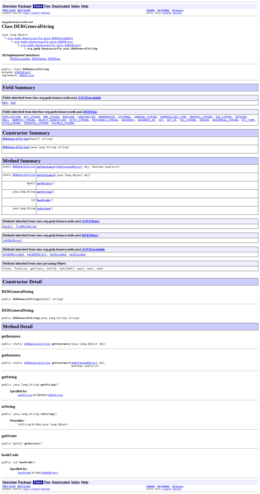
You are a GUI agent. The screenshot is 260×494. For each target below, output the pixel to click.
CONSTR (35, 13)
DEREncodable (20, 59)
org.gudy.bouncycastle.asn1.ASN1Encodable (40, 38)
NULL (6, 119)
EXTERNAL (124, 116)
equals (7, 226)
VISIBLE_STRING (62, 123)
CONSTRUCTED (86, 116)
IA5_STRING (224, 116)
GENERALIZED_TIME (173, 116)
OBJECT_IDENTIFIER (52, 119)
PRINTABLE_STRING (105, 119)
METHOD (45, 13)
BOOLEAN (68, 116)
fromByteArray (26, 226)
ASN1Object (23, 72)
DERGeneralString (16, 138)
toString (43, 208)
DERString (39, 59)
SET (161, 119)
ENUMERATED (107, 116)
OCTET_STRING (79, 119)
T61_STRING (188, 119)
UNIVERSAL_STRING (225, 119)
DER (13, 102)
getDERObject (37, 254)
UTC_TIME (248, 119)
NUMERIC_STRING (23, 119)
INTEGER (240, 116)
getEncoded (58, 254)
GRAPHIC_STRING (201, 116)
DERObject (90, 235)
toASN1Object (12, 240)
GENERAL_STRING (145, 116)
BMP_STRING (51, 116)
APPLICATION (12, 116)
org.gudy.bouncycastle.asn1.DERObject (43, 41)
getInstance (46, 166)
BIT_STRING (32, 116)
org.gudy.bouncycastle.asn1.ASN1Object (51, 45)
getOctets (44, 183)
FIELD (26, 13)
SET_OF (172, 119)
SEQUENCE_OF (146, 119)
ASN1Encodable (89, 97)
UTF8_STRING (12, 123)
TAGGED (204, 119)
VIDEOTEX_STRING (36, 123)
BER (5, 102)
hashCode (43, 200)
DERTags (54, 59)
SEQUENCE (127, 119)
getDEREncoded (13, 254)
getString (44, 191)
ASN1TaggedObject (69, 166)
